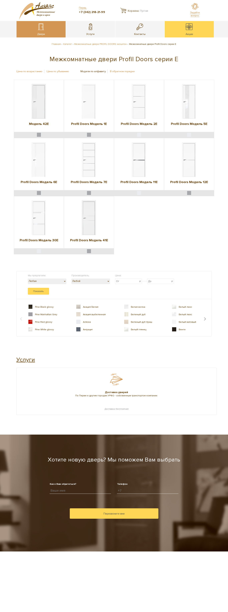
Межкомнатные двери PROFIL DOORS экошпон (100, 44)
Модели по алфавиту (93, 71)
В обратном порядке (122, 71)
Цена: (118, 275)
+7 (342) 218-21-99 (92, 12)
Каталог (67, 44)
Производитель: (80, 275)
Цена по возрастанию (29, 71)
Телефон (122, 484)
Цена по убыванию (58, 71)
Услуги (25, 359)
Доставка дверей (116, 392)
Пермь (82, 7)
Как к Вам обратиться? (63, 484)
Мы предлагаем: (37, 275)
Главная (56, 44)
